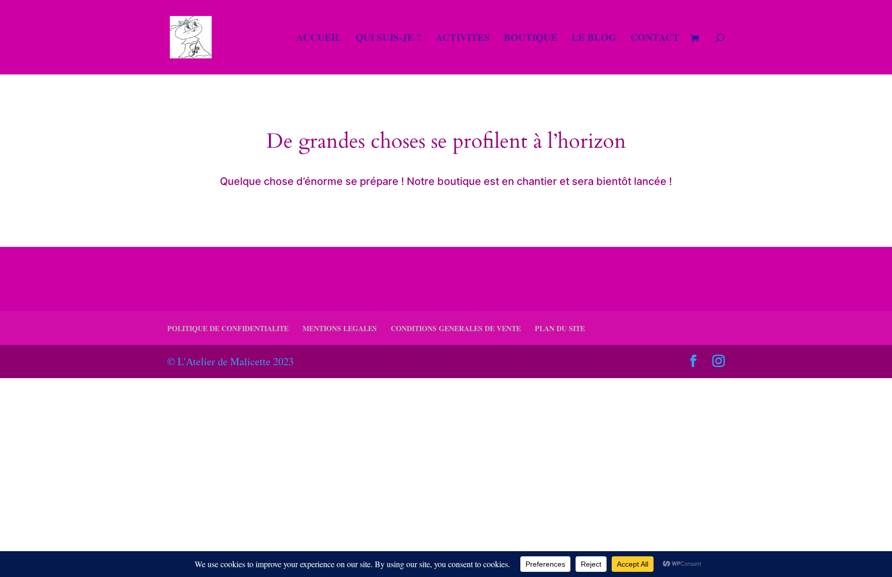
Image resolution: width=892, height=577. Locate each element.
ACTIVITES (463, 39)
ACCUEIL (319, 39)
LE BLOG (593, 39)
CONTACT (654, 39)
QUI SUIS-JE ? (389, 39)
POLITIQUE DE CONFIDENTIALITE (228, 328)
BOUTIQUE (531, 39)
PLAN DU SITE (560, 328)
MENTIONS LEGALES (339, 328)
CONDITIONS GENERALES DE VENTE (456, 328)
